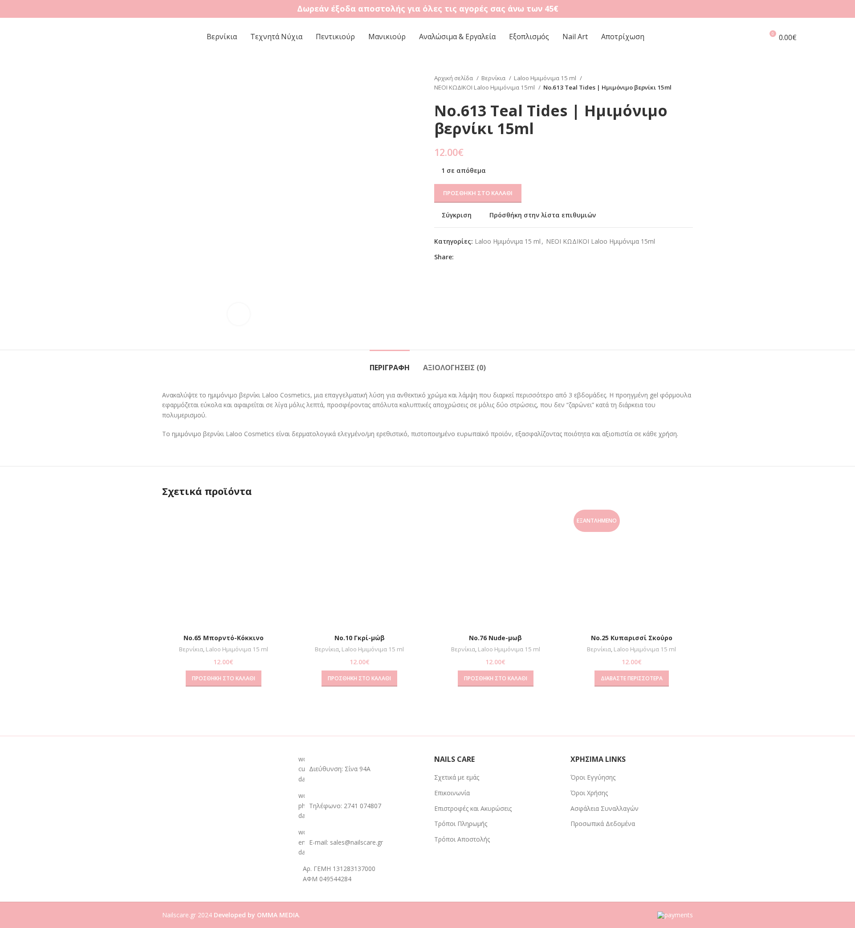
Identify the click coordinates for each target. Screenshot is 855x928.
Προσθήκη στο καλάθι (478, 193)
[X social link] (471, 257)
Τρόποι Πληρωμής (460, 823)
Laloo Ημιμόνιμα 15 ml (546, 78)
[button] (223, 678)
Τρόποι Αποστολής (462, 839)
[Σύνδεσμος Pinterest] (481, 257)
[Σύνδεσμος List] (359, 806)
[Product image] (495, 568)
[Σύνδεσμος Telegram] (502, 257)
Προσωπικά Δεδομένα (602, 823)
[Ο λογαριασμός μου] (753, 37)
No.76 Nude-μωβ (495, 638)
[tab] (390, 363)
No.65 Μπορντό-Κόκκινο (223, 638)
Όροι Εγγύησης (592, 777)
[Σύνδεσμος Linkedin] (492, 257)
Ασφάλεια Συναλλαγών (604, 808)
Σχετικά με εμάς (456, 777)
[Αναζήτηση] (824, 37)
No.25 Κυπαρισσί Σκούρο (631, 638)
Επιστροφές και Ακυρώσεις (473, 808)
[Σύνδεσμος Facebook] (461, 257)
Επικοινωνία (452, 793)
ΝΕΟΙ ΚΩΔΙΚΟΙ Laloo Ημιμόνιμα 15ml (485, 87)
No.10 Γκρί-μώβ (359, 638)
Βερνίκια (494, 78)
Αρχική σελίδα (454, 78)
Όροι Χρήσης (589, 793)
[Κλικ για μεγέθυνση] (239, 314)
